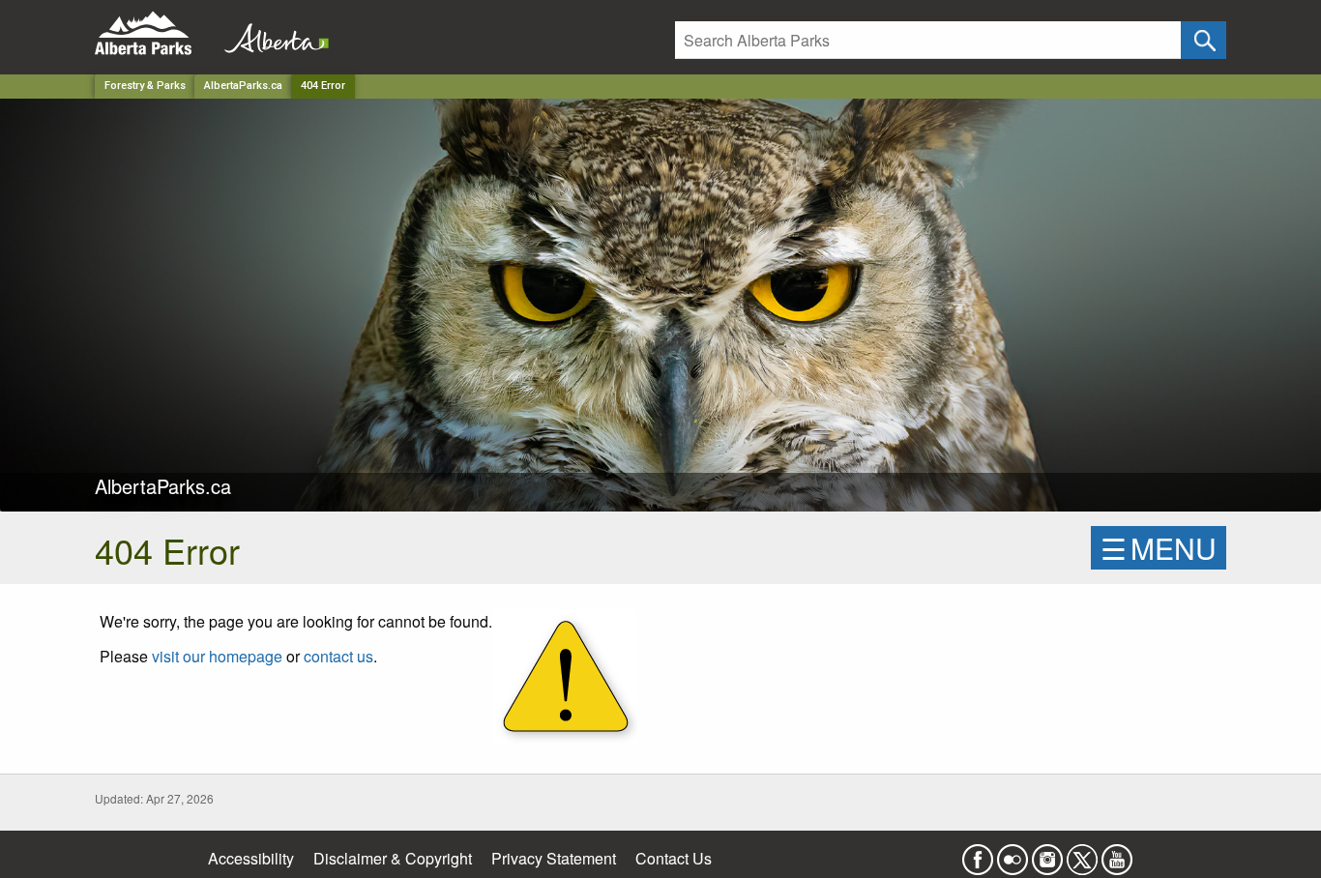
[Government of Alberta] (271, 33)
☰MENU (1159, 548)
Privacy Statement (553, 858)
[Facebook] (977, 853)
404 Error (323, 85)
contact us (338, 656)
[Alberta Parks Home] (155, 33)
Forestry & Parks (145, 85)
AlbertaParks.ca (243, 85)
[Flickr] (1012, 853)
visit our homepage (217, 656)
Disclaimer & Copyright (392, 858)
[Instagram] (1047, 853)
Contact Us (673, 858)
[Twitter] (1082, 853)
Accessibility (251, 858)
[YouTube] (1116, 853)
